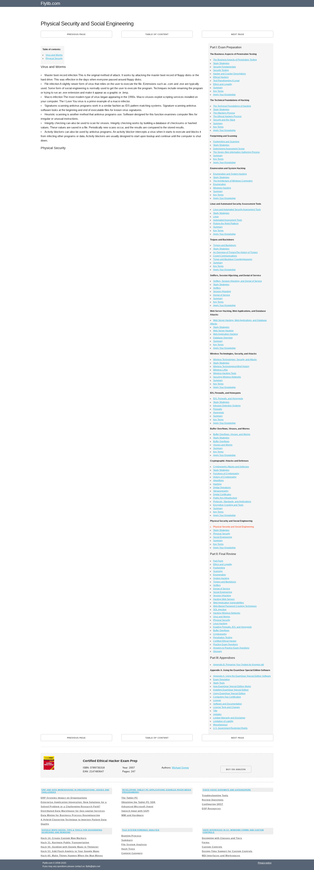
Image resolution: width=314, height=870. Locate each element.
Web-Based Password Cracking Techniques (235, 606)
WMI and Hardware (132, 815)
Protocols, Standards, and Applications (232, 501)
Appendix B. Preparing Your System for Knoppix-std (238, 664)
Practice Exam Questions (225, 644)
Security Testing (221, 70)
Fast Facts (218, 561)
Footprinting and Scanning (226, 141)
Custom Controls (212, 847)
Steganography (220, 491)
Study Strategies (221, 63)
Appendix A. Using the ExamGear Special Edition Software (242, 676)
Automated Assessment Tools (227, 220)
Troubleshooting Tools (215, 795)
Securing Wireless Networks (227, 377)
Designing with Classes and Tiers (222, 838)
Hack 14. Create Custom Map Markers (63, 838)
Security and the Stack (224, 120)
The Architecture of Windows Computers (233, 181)
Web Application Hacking (225, 334)
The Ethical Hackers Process (227, 116)
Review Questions (213, 800)
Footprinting (219, 568)
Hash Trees (128, 849)
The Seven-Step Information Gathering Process (236, 152)
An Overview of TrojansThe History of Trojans (235, 252)
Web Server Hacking (223, 330)
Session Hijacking (222, 291)
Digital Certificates (222, 494)
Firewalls (217, 409)
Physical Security (54, 58)
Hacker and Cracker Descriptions (229, 73)
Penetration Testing (222, 637)
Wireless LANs (220, 370)
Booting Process (131, 836)
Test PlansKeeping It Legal (226, 80)
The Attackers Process (224, 113)
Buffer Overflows (221, 441)
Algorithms (218, 480)
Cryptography (220, 634)
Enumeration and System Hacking (230, 174)
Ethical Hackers (221, 77)
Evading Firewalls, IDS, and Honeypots (232, 627)
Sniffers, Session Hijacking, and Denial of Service (237, 281)
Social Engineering (222, 537)
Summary (218, 87)
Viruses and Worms (222, 445)
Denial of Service (221, 295)
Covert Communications (225, 256)
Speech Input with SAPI (135, 811)
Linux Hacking (220, 623)
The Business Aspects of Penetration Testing (235, 59)
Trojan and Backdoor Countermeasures (232, 259)
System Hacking (221, 578)
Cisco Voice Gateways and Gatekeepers (227, 790)
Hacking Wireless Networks (226, 613)
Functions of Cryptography (226, 473)
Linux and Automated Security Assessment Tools (237, 209)
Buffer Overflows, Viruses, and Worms (231, 434)
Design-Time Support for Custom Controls (227, 851)
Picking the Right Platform (226, 223)
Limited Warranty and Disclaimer (229, 718)
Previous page (76, 34)
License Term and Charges (226, 707)
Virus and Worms (54, 55)
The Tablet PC (129, 798)
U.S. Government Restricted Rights (230, 728)
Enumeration (219, 184)
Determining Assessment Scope (229, 148)
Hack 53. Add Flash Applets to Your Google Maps (70, 851)
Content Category (132, 853)
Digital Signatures (222, 487)
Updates (217, 714)
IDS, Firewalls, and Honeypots (228, 398)
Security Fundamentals (224, 67)
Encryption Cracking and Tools (228, 505)
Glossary (217, 651)
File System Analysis (134, 844)
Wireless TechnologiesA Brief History (231, 366)
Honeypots (218, 412)
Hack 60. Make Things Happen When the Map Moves (72, 855)
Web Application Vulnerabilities (228, 602)
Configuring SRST (212, 804)
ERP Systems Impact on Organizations (64, 798)
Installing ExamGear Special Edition (231, 690)
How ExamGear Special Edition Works (232, 686)
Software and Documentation (227, 704)
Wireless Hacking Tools (224, 373)
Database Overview (223, 337)
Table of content (157, 34)
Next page (237, 34)
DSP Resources (211, 808)
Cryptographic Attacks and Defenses (231, 466)
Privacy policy (264, 863)
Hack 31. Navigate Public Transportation (65, 842)
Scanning (218, 571)
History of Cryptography (224, 477)
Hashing (217, 484)
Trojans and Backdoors (224, 245)
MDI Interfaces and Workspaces (221, 855)
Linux (216, 216)
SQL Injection (219, 609)
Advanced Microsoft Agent (137, 806)
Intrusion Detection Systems (227, 405)
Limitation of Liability (223, 721)
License (217, 700)
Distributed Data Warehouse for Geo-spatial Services (73, 811)
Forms (206, 842)
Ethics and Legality (222, 84)
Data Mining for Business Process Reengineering (70, 815)
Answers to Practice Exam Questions (231, 648)
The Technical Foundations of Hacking (232, 106)
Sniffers (217, 288)
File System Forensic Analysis (140, 830)
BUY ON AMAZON (236, 769)
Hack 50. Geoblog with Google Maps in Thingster (70, 847)
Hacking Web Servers (224, 599)
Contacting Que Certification (227, 697)
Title (215, 710)
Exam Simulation (221, 679)
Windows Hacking (222, 188)
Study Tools (219, 683)
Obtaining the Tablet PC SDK (138, 802)
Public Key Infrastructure (225, 498)
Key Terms (218, 91)
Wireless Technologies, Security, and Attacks (235, 359)
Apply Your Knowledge (224, 94)
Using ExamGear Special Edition (229, 693)
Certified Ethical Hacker (224, 641)
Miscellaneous (220, 724)
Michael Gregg (180, 767)
